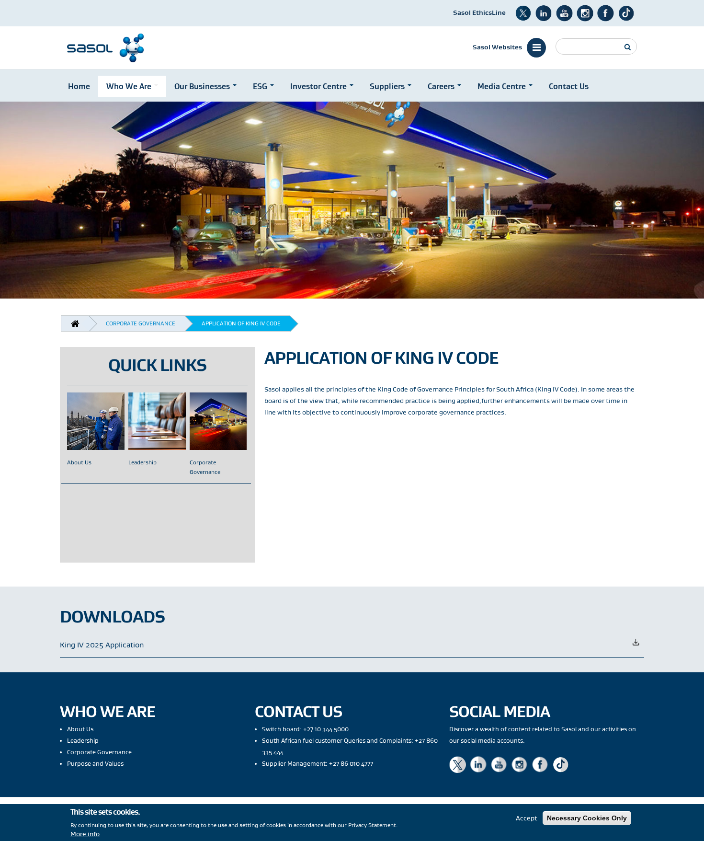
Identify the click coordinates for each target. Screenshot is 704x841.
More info (85, 833)
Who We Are (129, 86)
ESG (261, 86)
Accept (526, 818)
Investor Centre (319, 86)
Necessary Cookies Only (587, 818)
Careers (442, 86)
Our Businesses (203, 86)
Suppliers (388, 86)
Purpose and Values (95, 763)
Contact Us (569, 86)
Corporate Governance (140, 323)
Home (79, 86)
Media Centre (502, 86)
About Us (79, 462)
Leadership (142, 462)
